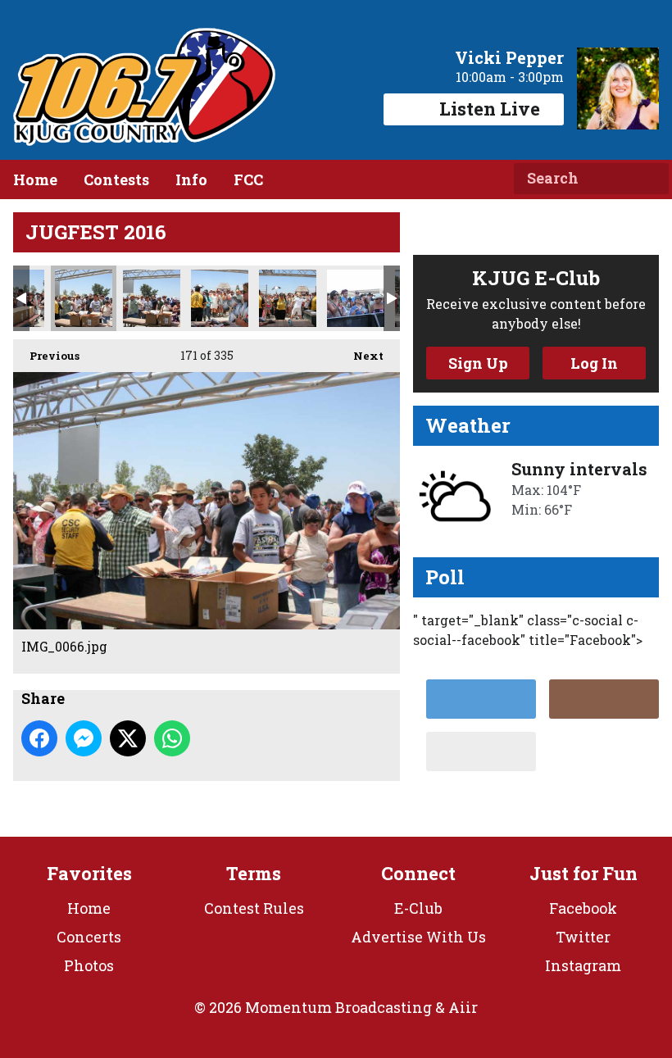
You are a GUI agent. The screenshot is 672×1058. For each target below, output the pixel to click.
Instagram (583, 965)
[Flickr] (481, 751)
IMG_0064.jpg (151, 298)
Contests (116, 179)
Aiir (463, 1007)
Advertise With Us (418, 937)
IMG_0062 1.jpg (355, 298)
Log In (594, 363)
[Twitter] (481, 699)
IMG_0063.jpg (219, 298)
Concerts (89, 937)
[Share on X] (128, 738)
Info (191, 179)
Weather (468, 425)
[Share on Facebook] (39, 738)
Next (360, 355)
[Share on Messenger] (84, 738)
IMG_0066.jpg (83, 298)
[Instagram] (604, 699)
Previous (46, 355)
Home (35, 179)
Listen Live (489, 108)
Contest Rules (254, 908)
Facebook (583, 908)
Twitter (583, 937)
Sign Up (478, 363)
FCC (248, 179)
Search (650, 178)
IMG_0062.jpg (287, 298)
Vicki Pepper (509, 57)
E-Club (418, 908)
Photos (89, 965)
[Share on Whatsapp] (172, 738)
